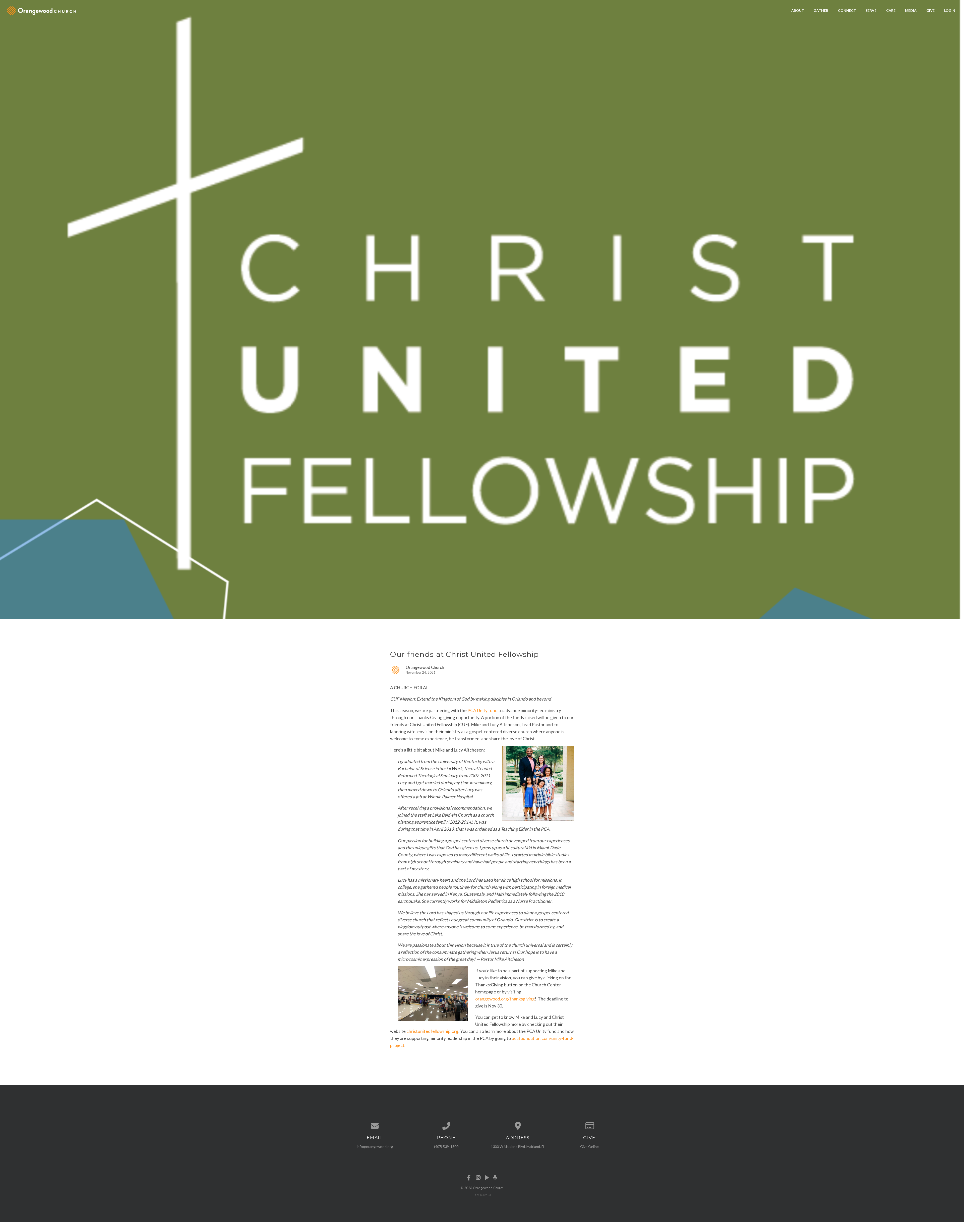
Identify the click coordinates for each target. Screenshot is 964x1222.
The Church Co (482, 1194)
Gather (821, 10)
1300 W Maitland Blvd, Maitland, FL (518, 1146)
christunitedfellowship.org (432, 1031)
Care (890, 10)
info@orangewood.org (375, 1146)
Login (949, 10)
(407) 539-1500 (446, 1146)
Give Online (589, 1146)
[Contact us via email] (374, 1126)
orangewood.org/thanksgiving (505, 998)
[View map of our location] (518, 1126)
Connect (847, 10)
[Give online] (589, 1126)
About (797, 10)
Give (930, 10)
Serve (871, 10)
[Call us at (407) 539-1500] (446, 1126)
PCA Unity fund (482, 710)
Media (911, 10)
